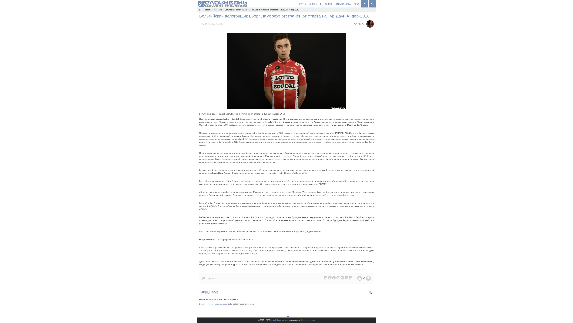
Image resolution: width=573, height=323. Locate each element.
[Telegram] (350, 277)
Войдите (203, 304)
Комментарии (209, 292)
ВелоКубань (275, 320)
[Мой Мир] (334, 277)
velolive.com (368, 269)
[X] (338, 277)
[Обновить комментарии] (371, 293)
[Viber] (342, 277)
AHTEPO (359, 23)
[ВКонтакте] (325, 277)
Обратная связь (308, 320)
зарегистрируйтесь (219, 304)
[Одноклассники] (330, 277)
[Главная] (199, 9)
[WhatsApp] (346, 277)
